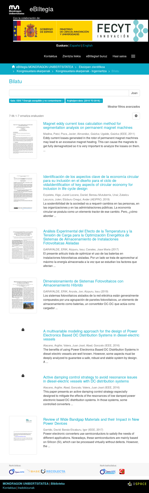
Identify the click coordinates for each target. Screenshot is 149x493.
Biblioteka (58, 483)
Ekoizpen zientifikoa (92, 67)
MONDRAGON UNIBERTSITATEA (26, 483)
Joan (134, 93)
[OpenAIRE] (17, 471)
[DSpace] (137, 483)
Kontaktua (50, 56)
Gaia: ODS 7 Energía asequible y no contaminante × (36, 100)
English (88, 45)
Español (75, 45)
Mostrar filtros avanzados (124, 106)
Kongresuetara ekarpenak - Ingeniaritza (81, 71)
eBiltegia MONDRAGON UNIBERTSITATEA (44, 67)
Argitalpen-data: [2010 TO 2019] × (84, 100)
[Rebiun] (122, 471)
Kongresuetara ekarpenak (33, 71)
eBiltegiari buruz (96, 56)
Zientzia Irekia (72, 56)
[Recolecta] (53, 471)
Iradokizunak (26, 488)
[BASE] (33, 471)
